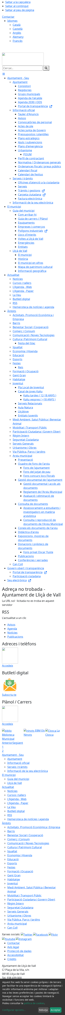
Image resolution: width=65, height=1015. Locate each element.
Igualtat (12, 851)
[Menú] (3, 74)
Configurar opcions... (14, 1009)
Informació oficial (18, 763)
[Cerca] (46, 68)
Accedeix (7, 665)
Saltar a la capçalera (17, 2)
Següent (17, 743)
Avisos (11, 624)
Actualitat (8, 787)
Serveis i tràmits (17, 767)
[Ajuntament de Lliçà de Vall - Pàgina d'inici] (23, 59)
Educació (13, 859)
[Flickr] (53, 934)
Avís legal (13, 947)
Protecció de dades (19, 951)
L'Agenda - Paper (17, 803)
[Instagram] (24, 939)
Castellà (17, 29)
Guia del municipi (18, 779)
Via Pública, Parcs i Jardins (23, 919)
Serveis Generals (17, 911)
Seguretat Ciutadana (20, 907)
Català (16, 25)
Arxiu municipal (17, 923)
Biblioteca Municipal (8, 737)
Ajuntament (14, 759)
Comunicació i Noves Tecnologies (28, 843)
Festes (11, 867)
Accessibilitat (15, 955)
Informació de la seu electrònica (27, 771)
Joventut (12, 883)
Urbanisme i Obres (19, 915)
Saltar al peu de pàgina (19, 10)
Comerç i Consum (18, 839)
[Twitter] (27, 934)
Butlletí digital (16, 811)
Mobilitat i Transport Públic (24, 895)
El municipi (9, 775)
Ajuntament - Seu (13, 755)
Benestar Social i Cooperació (25, 835)
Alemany (18, 37)
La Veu (11, 807)
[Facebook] (41, 934)
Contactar (8, 17)
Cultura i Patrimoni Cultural (24, 847)
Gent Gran (13, 875)
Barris (11, 831)
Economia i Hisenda (19, 855)
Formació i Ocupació (20, 871)
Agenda (12, 628)
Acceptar (55, 1009)
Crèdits (11, 959)
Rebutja (43, 1009)
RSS (9, 815)
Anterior (7, 743)
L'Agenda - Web (16, 799)
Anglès (17, 33)
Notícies (12, 632)
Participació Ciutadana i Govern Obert (31, 899)
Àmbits (6, 823)
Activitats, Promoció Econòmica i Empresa (33, 827)
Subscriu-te (9, 695)
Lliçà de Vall (14, 783)
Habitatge (13, 879)
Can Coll (12, 927)
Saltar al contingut (16, 6)
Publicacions (15, 636)
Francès (17, 41)
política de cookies (34, 1003)
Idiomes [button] (12, 21)
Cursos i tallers (16, 795)
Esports (12, 863)
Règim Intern (15, 903)
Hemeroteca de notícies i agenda (28, 819)
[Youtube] (9, 939)
